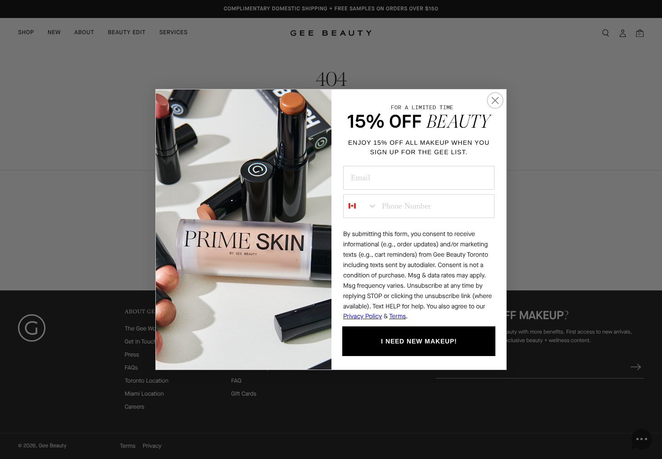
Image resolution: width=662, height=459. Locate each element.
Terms (397, 316)
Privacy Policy (362, 316)
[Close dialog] (495, 100)
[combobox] (360, 206)
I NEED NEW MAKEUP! (419, 341)
